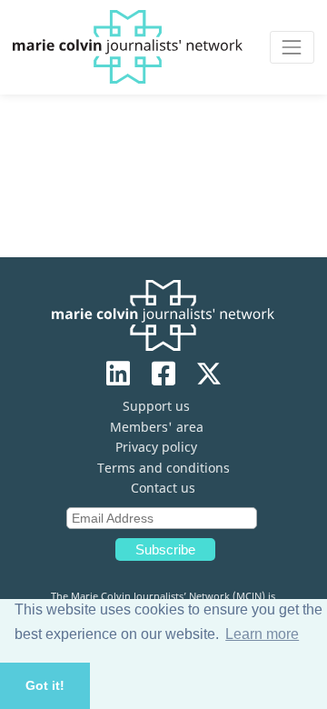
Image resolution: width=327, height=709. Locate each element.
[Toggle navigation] (292, 47)
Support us (156, 405)
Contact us (163, 487)
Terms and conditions (163, 467)
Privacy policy (156, 446)
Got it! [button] (44, 685)
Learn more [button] (262, 634)
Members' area (156, 426)
